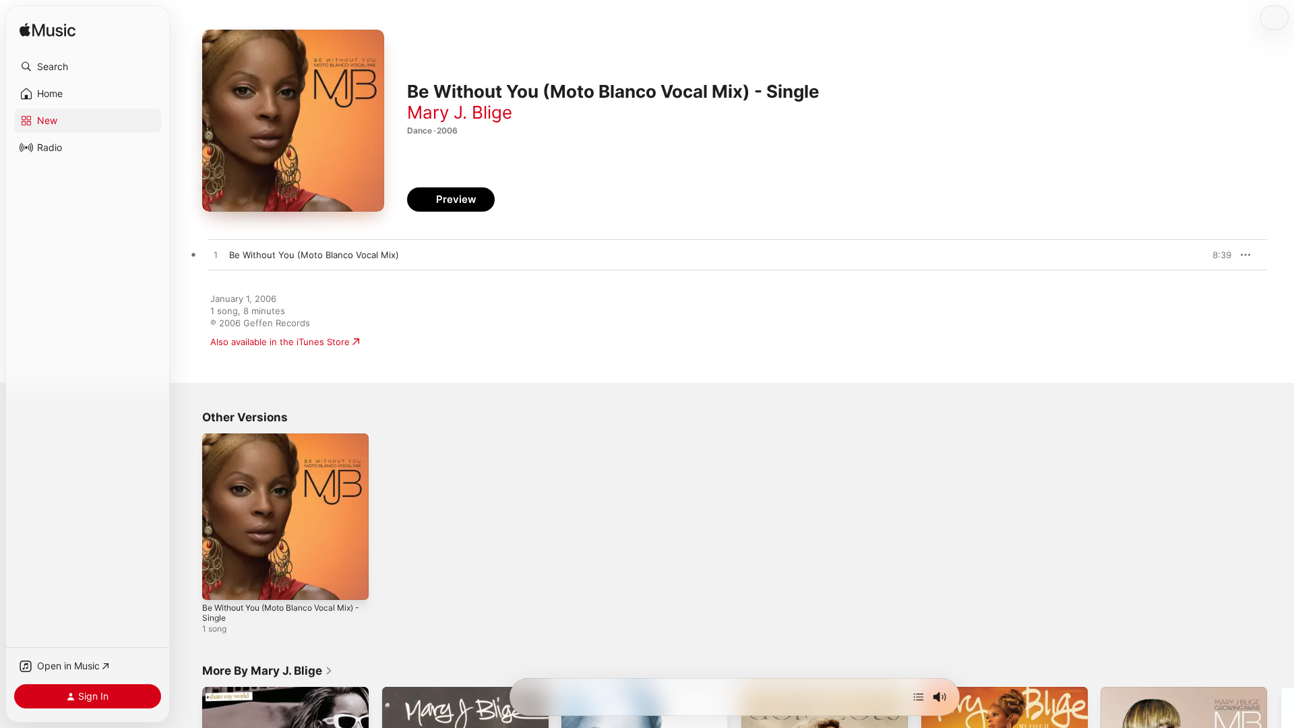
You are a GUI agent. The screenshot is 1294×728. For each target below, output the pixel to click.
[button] (87, 66)
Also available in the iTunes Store (280, 341)
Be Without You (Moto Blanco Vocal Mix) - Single (276, 444)
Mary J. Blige (459, 112)
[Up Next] (919, 697)
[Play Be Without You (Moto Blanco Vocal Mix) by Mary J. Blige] (215, 255)
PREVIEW (1216, 255)
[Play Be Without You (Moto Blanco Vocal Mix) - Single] (219, 583)
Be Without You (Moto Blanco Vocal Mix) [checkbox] (314, 254)
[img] (47, 30)
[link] (267, 670)
